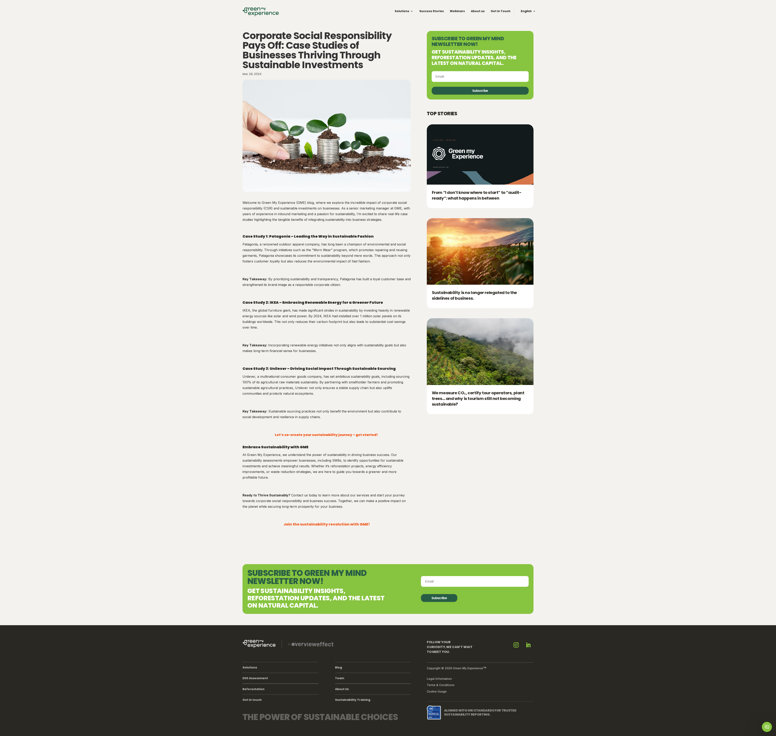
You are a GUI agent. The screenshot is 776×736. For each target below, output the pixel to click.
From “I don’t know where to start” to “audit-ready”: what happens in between (477, 195)
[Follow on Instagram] (516, 645)
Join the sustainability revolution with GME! (327, 524)
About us (478, 11)
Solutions (402, 11)
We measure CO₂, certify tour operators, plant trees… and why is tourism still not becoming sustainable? (478, 398)
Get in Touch (500, 11)
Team (339, 678)
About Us (342, 689)
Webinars (457, 11)
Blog (338, 667)
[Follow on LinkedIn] (528, 645)
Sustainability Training (352, 700)
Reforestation (253, 689)
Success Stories (431, 11)
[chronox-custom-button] (767, 727)
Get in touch (252, 700)
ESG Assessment (255, 678)
